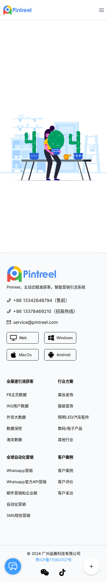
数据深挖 (14, 428)
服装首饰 (65, 406)
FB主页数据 (17, 394)
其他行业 (65, 439)
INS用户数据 (18, 406)
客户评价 (65, 481)
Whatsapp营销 (20, 470)
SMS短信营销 (18, 515)
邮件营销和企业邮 (22, 493)
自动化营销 (16, 504)
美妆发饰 (65, 394)
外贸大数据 (16, 417)
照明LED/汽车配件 (73, 417)
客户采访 (65, 493)
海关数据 (14, 439)
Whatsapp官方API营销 (26, 481)
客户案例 (65, 470)
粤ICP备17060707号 (53, 559)
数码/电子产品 (70, 428)
